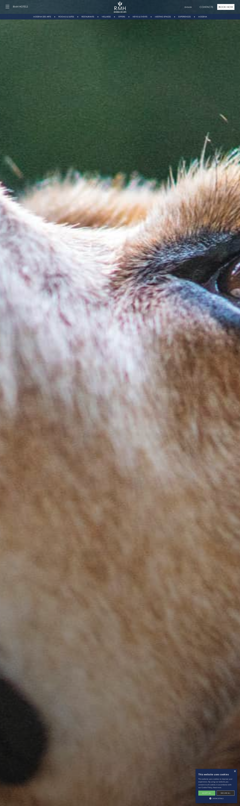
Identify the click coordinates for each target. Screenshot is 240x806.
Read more (217, 787)
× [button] (235, 771)
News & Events (140, 16)
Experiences (184, 16)
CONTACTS (206, 6)
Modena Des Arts (42, 16)
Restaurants (88, 16)
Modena (202, 16)
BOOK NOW (226, 6)
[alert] (216, 786)
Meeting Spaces (163, 16)
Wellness (106, 16)
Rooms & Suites (66, 16)
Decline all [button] (225, 793)
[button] (216, 798)
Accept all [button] (206, 793)
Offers (121, 16)
